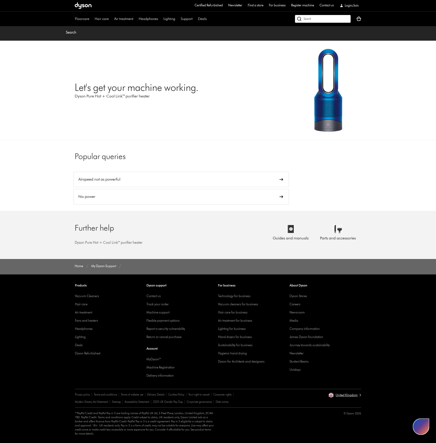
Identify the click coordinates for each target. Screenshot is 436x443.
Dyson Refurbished (87, 353)
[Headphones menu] (160, 19)
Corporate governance (199, 401)
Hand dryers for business (235, 337)
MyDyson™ (153, 359)
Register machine (302, 5)
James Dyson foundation (306, 337)
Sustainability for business (235, 345)
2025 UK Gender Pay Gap (168, 401)
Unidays (295, 370)
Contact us (327, 5)
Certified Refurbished (209, 5)
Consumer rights (222, 394)
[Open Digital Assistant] (421, 426)
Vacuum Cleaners (87, 296)
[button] (344, 395)
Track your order (157, 304)
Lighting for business (232, 329)
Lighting (169, 19)
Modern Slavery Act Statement (91, 401)
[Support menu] (195, 19)
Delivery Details (155, 394)
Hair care (102, 19)
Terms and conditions (105, 394)
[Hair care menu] (111, 19)
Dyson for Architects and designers (241, 361)
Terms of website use (132, 394)
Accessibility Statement (137, 401)
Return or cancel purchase (163, 337)
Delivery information (160, 376)
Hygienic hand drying (232, 353)
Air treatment (123, 19)
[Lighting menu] (177, 19)
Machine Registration (160, 367)
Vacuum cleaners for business (238, 304)
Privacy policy (82, 394)
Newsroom (297, 312)
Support (187, 19)
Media (294, 321)
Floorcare (82, 19)
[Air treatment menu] (135, 19)
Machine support (157, 312)
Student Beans (299, 361)
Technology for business (234, 296)
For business (277, 5)
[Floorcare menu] (91, 19)
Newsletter (235, 5)
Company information (305, 329)
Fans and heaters (86, 321)
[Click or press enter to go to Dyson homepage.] (83, 5)
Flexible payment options (163, 321)
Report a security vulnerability (165, 329)
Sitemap (116, 401)
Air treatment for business (235, 321)
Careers (295, 304)
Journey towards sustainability (310, 345)
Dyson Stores (298, 296)
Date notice (222, 401)
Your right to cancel (199, 394)
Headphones (148, 19)
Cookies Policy (176, 394)
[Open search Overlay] (323, 19)
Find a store (255, 5)
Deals (202, 19)
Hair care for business (233, 312)
